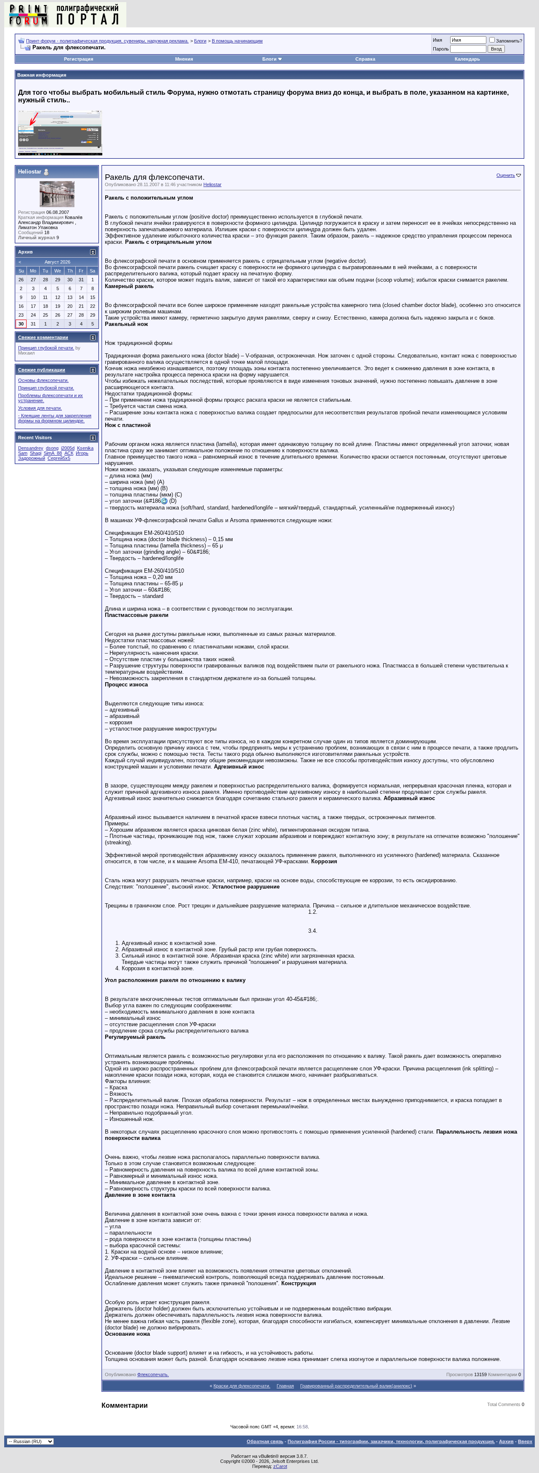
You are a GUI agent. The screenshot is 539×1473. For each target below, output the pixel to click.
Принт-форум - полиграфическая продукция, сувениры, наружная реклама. (107, 40)
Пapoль (441, 48)
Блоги (200, 40)
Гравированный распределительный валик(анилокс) (356, 1385)
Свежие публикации (41, 369)
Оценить (505, 175)
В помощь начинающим (237, 40)
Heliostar (212, 184)
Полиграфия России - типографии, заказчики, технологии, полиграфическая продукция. (391, 1441)
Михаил (26, 352)
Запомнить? (509, 40)
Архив (506, 1441)
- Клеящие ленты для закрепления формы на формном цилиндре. (54, 418)
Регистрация (78, 58)
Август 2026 (57, 261)
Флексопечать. (153, 1374)
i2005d (68, 448)
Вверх (525, 1441)
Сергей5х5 (59, 458)
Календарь (467, 58)
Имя (437, 40)
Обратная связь (265, 1441)
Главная (285, 1385)
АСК (68, 453)
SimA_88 (53, 453)
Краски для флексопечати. (241, 1385)
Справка (365, 58)
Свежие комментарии (43, 337)
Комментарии (502, 1374)
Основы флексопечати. (43, 380)
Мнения (184, 58)
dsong (52, 448)
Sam (22, 453)
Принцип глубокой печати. (46, 347)
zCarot (280, 1466)
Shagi (35, 453)
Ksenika (85, 448)
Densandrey (30, 448)
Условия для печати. (40, 408)
